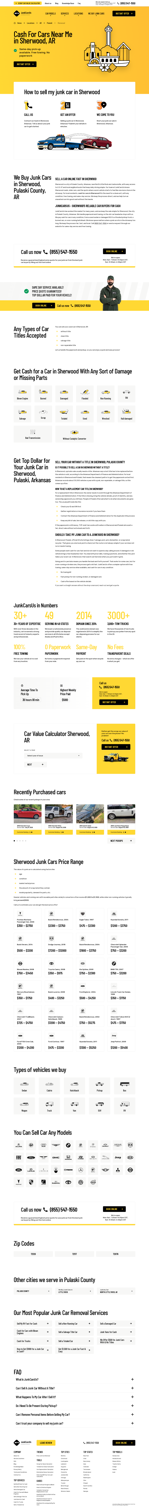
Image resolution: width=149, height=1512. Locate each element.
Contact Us (17, 1475)
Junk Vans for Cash (108, 1331)
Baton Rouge (65, 1486)
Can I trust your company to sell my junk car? (39, 1423)
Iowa (84, 1464)
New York (86, 1456)
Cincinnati (64, 1458)
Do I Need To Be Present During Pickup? (36, 1406)
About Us (16, 1456)
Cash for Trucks (23, 1341)
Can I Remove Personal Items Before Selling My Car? (42, 1414)
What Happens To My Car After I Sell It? (35, 1397)
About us (48, 3)
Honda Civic (116, 1456)
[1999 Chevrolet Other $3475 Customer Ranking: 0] (59, 813)
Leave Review (46, 1442)
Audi (114, 1472)
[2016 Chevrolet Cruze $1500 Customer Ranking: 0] (28, 813)
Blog (56, 3)
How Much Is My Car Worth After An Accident (46, 1495)
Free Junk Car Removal (43, 1456)
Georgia (85, 1491)
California (86, 1475)
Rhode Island (87, 1472)
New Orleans (64, 1488)
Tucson (63, 1483)
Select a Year (29, 750)
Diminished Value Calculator (45, 1472)
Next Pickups (117, 840)
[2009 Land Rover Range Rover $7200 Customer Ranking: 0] (121, 813)
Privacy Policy (17, 1469)
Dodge (115, 1467)
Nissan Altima (117, 1461)
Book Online (111, 251)
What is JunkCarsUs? (27, 1379)
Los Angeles (64, 1461)
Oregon (85, 1483)
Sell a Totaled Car (65, 1341)
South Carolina (87, 1486)
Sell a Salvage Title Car (67, 1331)
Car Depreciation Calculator (45, 1469)
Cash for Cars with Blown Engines (27, 1332)
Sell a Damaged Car (108, 1323)
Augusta (63, 1467)
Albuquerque (65, 1480)
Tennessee (86, 1469)
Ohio (84, 1480)
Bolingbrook (64, 1469)
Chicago (63, 1477)
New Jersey (86, 1461)
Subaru (115, 1469)
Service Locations (19, 1458)
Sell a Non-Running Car (67, 1323)
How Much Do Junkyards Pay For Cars (46, 1504)
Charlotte (64, 1472)
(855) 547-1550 (127, 3)
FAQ (15, 1461)
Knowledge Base (68, 3)
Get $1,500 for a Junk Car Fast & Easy (72, 1350)
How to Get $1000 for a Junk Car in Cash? (30, 1350)
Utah (84, 1458)
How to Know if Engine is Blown (45, 1485)
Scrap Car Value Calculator (29, 3)
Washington (87, 1477)
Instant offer (122, 13)
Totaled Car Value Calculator (45, 1467)
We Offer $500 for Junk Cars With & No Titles (112, 1341)
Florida (85, 1488)
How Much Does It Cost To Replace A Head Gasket (44, 1499)
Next (29, 764)
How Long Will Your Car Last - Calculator (45, 1475)
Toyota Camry (117, 1464)
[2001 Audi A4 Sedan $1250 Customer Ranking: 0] (90, 813)
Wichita (63, 1456)
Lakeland (63, 1464)
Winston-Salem (65, 1491)
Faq (79, 3)
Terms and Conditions (20, 1472)
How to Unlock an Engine (44, 1487)
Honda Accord (117, 1458)
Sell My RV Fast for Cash (27, 1323)
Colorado (86, 1467)
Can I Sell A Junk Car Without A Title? (35, 1388)
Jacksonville (64, 1475)
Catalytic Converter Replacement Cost (43, 1491)
